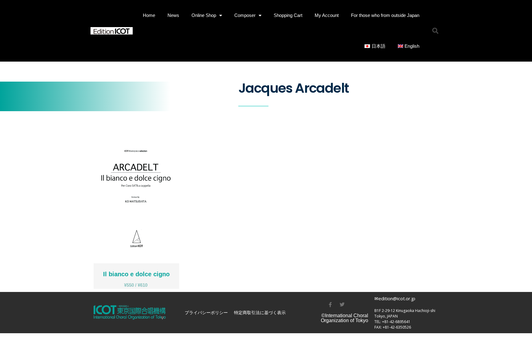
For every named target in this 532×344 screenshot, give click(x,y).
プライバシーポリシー (206, 312)
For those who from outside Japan (385, 15)
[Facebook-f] (330, 304)
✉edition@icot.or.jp (394, 298)
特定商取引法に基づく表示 (260, 312)
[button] (435, 31)
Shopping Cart (288, 15)
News (173, 15)
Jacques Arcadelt (480, 338)
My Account (327, 15)
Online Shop (203, 15)
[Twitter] (342, 304)
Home (149, 15)
